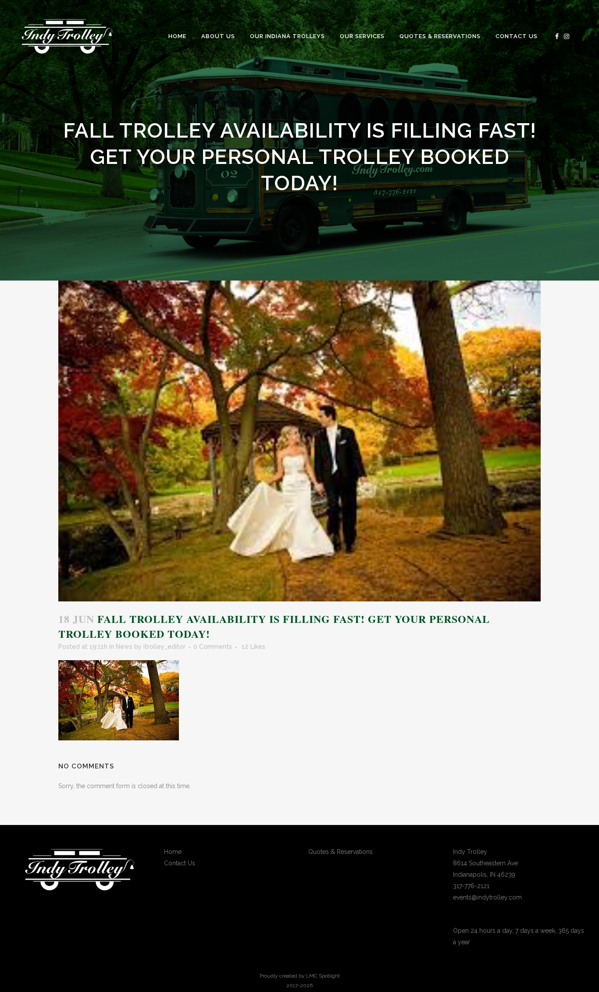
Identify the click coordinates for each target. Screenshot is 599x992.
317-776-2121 (471, 885)
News (124, 646)
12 (253, 647)
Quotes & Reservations (340, 851)
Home (173, 851)
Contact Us (179, 863)
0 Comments (212, 646)
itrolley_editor (164, 646)
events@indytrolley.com (487, 897)
